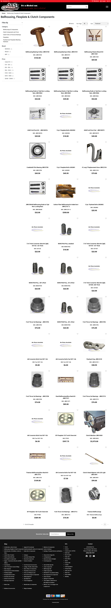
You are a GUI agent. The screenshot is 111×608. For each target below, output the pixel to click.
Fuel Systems (7, 564)
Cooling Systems (47, 557)
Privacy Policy (68, 568)
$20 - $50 (9, 67)
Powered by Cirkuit (55, 602)
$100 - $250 (9, 73)
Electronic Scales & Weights (50, 558)
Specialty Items (27, 578)
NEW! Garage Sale (47, 568)
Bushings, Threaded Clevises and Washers (53, 551)
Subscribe (70, 534)
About (66, 560)
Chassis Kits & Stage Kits (49, 555)
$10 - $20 (8, 64)
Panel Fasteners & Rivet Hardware (11, 570)
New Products (68, 554)
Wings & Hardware (28, 588)
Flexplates (6, 37)
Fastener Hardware (28, 560)
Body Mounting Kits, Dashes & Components (33, 549)
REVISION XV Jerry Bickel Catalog (51, 572)
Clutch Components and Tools (11, 32)
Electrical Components (29, 558)
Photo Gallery (68, 574)
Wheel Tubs (6, 584)
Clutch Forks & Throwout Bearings (12, 34)
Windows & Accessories (9, 588)
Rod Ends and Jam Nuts (9, 576)
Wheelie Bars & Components (30, 584)
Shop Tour (67, 572)
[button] (5, 1)
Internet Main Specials (48, 564)
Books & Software (48, 549)
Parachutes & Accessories (30, 570)
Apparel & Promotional (29, 547)
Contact (66, 564)
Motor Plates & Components (30, 568)
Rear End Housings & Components (31, 574)
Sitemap (67, 576)
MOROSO (8, 49)
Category (26, 555)
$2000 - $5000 (10, 78)
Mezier (8, 51)
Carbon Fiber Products (9, 555)
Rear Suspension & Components (51, 574)
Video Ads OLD (68, 570)
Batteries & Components (49, 547)
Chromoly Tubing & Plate (29, 557)
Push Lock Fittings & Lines (29, 572)
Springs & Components (49, 578)
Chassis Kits (67, 562)
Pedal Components (48, 570)
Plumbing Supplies (8, 572)
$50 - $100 (9, 70)
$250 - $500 (9, 76)
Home (66, 547)
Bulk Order (67, 552)
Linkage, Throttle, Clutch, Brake (31, 566)
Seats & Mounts (47, 576)
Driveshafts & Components (10, 558)
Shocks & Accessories (9, 578)
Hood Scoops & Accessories (30, 564)
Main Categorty (7, 568)
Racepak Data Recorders (9, 574)
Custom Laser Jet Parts (70, 550)
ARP (7, 54)
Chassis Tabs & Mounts (9, 557)
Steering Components (9, 580)
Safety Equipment (27, 576)
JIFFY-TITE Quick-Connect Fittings (11, 566)
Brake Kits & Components (29, 551)
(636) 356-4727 (90, 553)
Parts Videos (68, 558)
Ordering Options (68, 566)
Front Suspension (47, 560)
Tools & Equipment (28, 580)
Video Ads (67, 556)
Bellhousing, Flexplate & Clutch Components (14, 549)
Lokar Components (48, 566)
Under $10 (8, 62)
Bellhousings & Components (10, 29)
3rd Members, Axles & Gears (10, 547)
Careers (67, 549)
